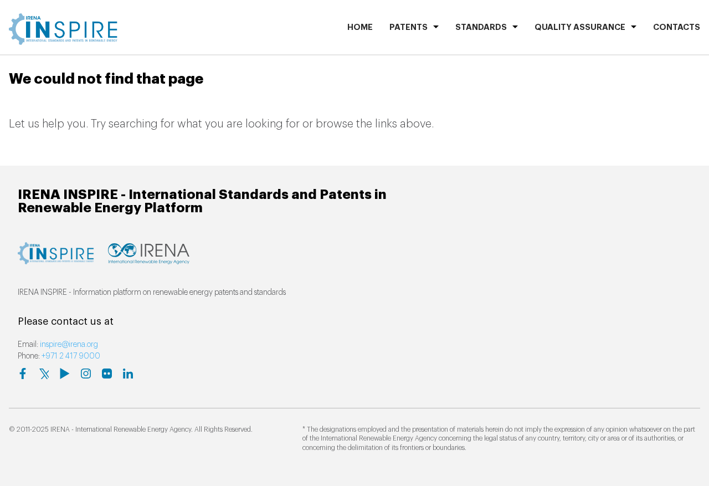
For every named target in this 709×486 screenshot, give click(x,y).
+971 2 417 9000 (71, 356)
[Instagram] (86, 373)
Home (360, 27)
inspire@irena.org (69, 345)
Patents (408, 27)
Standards (481, 27)
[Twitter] (44, 373)
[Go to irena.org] (149, 258)
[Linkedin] (128, 373)
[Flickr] (107, 373)
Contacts (676, 27)
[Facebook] (23, 373)
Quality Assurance (580, 27)
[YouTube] (65, 373)
